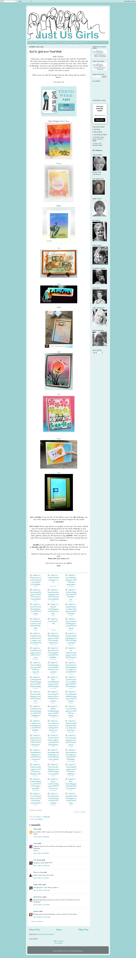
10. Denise (35, 630)
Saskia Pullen (37, 884)
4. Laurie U (35, 601)
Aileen (35, 829)
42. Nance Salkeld (71, 775)
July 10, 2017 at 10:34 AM (41, 917)
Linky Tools (76, 812)
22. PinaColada (35, 688)
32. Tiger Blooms (53, 732)
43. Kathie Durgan (35, 790)
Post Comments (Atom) (46, 934)
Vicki (59, 284)
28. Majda (35, 717)
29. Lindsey (53, 717)
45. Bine (70, 790)
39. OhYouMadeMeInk (71, 761)
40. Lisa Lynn (35, 775)
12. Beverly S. (70, 630)
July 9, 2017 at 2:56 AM (41, 853)
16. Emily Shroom (35, 659)
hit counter (59, 943)
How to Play (39, 42)
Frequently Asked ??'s (79, 42)
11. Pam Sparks (53, 630)
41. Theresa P (53, 775)
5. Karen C (53, 601)
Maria (59, 439)
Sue (58, 473)
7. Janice (35, 615)
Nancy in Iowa (38, 872)
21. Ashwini (71, 673)
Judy (58, 352)
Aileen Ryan (65, 121)
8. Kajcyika (53, 615)
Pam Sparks (37, 860)
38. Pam (53, 761)
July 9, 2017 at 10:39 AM (41, 865)
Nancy (58, 163)
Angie (59, 307)
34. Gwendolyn (35, 746)
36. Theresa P (70, 746)
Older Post (83, 930)
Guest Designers (65, 42)
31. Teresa (35, 732)
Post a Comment (37, 921)
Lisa (58, 394)
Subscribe (100, 120)
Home (31, 42)
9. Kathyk (71, 615)
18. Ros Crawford (71, 659)
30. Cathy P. (71, 717)
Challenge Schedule (51, 42)
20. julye (53, 673)
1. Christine (35, 586)
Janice (35, 843)
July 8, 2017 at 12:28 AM (41, 837)
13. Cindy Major (35, 644)
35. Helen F (53, 746)
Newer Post (34, 930)
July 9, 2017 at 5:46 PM (41, 878)
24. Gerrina (71, 688)
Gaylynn (36, 911)
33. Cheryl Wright (71, 732)
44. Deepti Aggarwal (53, 790)
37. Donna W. (35, 761)
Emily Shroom (38, 897)
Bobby (58, 206)
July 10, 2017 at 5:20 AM (41, 890)
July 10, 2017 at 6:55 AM (41, 905)
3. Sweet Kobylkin (70, 586)
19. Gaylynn (35, 673)
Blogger (80, 951)
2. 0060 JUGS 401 (53, 586)
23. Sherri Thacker (53, 688)
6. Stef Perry (71, 601)
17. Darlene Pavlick (53, 659)
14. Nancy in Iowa (53, 644)
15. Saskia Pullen (71, 644)
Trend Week (38, 819)
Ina (59, 248)
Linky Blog (82, 812)
